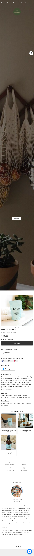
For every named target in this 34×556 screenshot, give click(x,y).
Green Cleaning (11, 332)
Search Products (10, 464)
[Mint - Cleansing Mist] (8, 442)
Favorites (23, 464)
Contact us (24, 3)
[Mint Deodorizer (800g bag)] (8, 421)
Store (3, 332)
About (9, 3)
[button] (7, 352)
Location (15, 3)
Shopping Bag (10, 470)
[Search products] (31, 53)
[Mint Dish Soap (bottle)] (25, 421)
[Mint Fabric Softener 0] (17, 310)
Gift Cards (24, 470)
